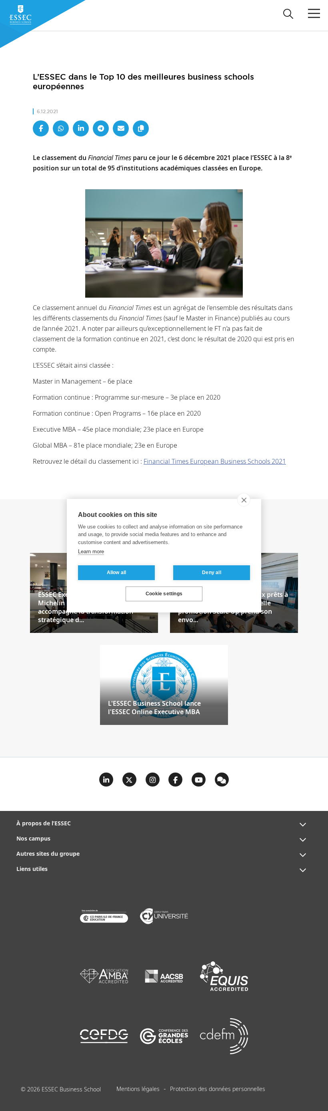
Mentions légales (138, 1089)
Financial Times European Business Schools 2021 (215, 462)
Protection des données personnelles (217, 1089)
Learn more (91, 551)
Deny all (211, 572)
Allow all (116, 572)
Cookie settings (164, 594)
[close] (243, 499)
